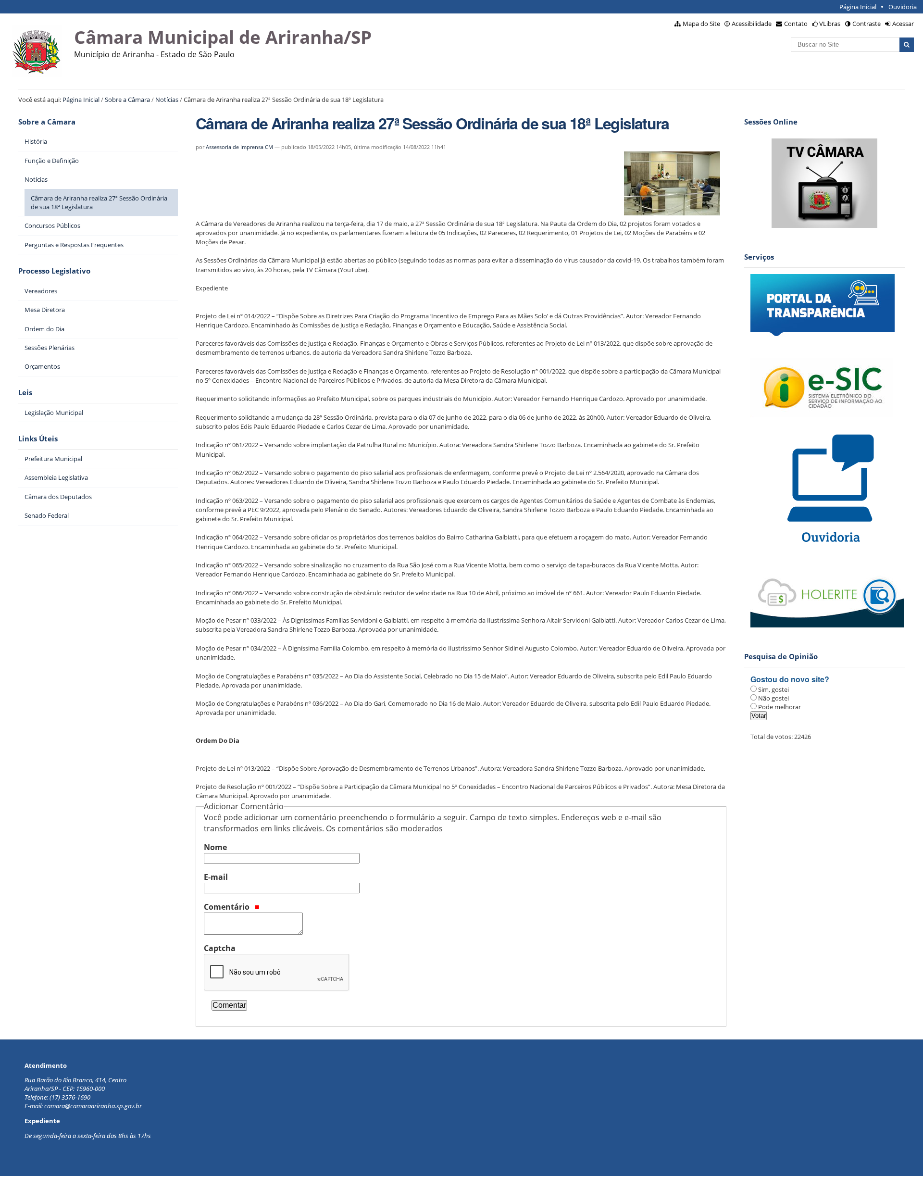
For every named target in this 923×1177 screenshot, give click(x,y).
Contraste (866, 23)
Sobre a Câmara (127, 99)
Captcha (220, 948)
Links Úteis (38, 439)
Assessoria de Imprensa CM (239, 146)
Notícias (166, 99)
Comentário (227, 907)
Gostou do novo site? (789, 679)
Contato (796, 23)
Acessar (903, 23)
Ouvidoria (902, 6)
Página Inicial (857, 6)
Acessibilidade (752, 23)
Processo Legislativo (54, 271)
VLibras (829, 23)
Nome (215, 847)
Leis (25, 393)
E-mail (216, 877)
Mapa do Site (701, 23)
